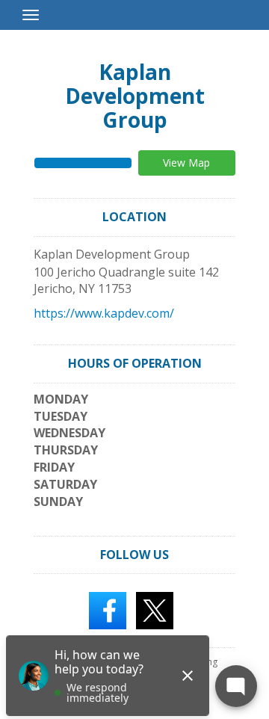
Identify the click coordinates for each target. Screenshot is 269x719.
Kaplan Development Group (135, 96)
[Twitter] (154, 610)
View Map (186, 162)
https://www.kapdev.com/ (104, 313)
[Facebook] (107, 610)
